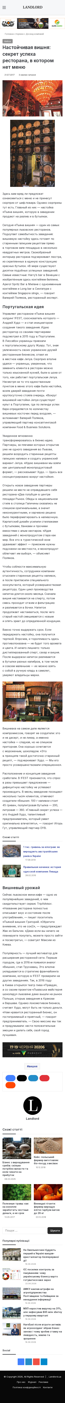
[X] (22, 1078)
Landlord (32, 1118)
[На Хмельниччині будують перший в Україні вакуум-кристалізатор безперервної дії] (11, 1254)
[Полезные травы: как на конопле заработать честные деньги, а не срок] (16, 1192)
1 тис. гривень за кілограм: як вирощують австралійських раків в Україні (41, 851)
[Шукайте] (60, 8)
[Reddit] (11, 1085)
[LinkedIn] (33, 1078)
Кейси (7, 41)
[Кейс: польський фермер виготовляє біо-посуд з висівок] (48, 1146)
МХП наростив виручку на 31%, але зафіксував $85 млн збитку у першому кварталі (42, 1312)
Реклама (43, 1382)
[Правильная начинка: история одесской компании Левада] (11, 871)
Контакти (47, 1387)
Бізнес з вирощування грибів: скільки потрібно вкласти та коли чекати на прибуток (16, 1168)
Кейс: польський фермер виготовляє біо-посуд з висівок (46, 1160)
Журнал (32, 1382)
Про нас (21, 1382)
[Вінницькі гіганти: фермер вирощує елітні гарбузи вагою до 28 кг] (48, 1192)
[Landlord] (32, 7)
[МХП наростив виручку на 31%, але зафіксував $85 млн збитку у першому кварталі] (11, 1313)
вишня (33, 1066)
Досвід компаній (35, 34)
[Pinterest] (45, 1078)
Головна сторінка (14, 34)
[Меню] (4, 8)
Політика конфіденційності (27, 1387)
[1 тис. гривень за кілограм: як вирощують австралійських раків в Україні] (11, 851)
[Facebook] (11, 1078)
